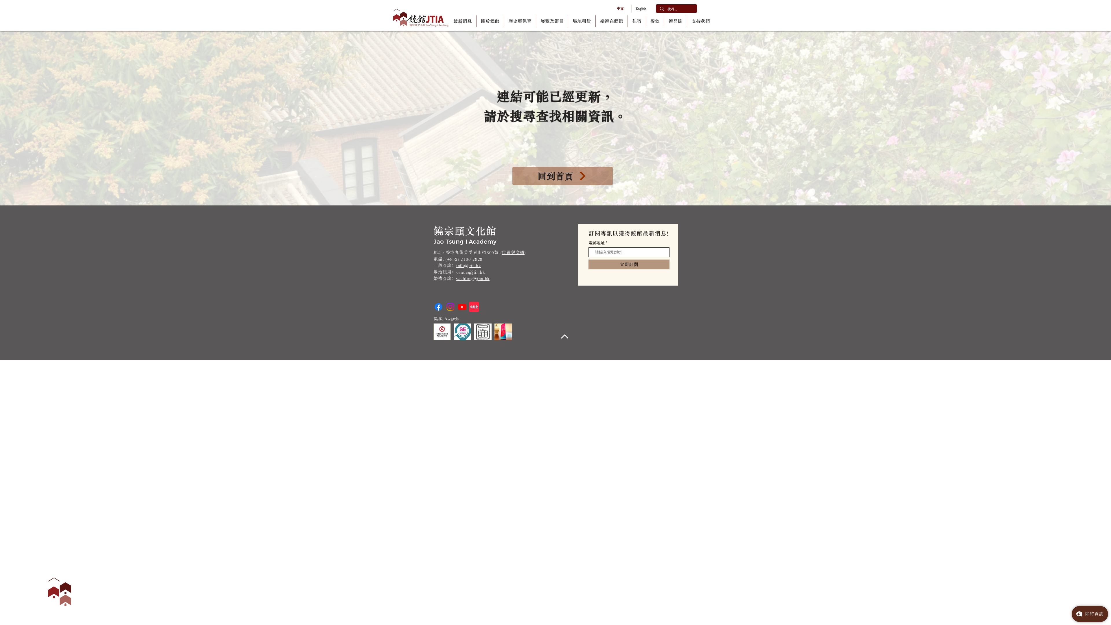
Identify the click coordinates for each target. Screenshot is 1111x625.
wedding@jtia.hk (473, 278)
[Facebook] (438, 307)
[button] (490, 21)
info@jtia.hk (468, 265)
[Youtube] (462, 307)
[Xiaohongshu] (474, 307)
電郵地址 (596, 243)
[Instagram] (450, 307)
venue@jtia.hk (470, 272)
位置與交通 (513, 252)
